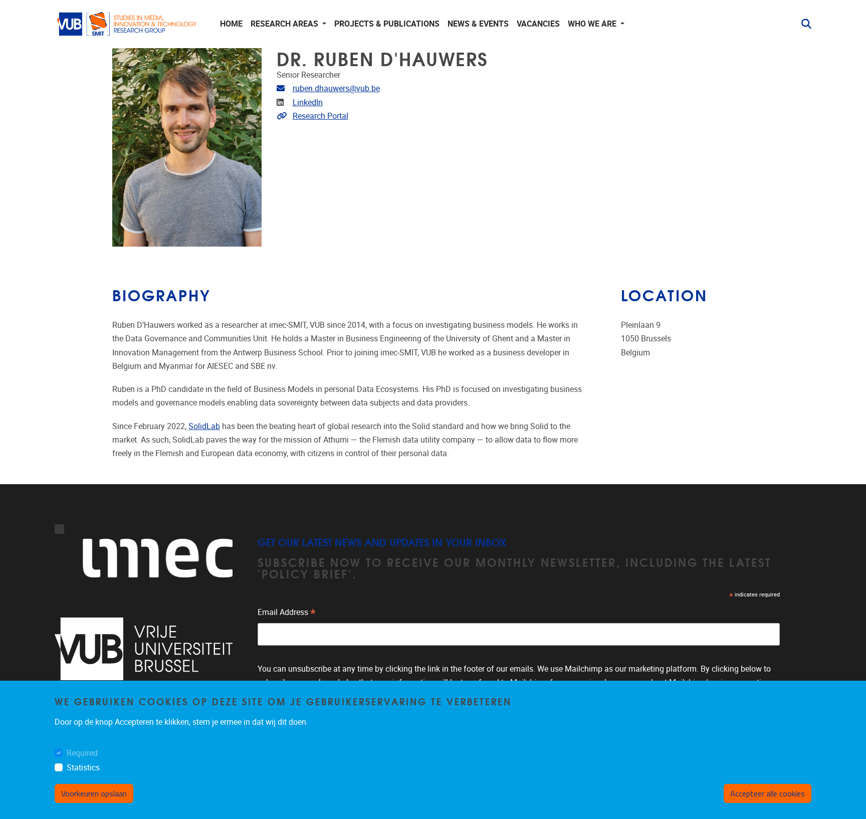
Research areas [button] (285, 24)
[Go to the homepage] (127, 24)
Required (82, 753)
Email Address (287, 613)
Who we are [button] (593, 24)
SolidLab (204, 426)
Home (231, 24)
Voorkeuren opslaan (94, 793)
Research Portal (320, 116)
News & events (478, 24)
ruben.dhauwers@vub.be (336, 88)
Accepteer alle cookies (767, 793)
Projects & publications (387, 24)
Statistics (83, 768)
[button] (802, 24)
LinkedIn (308, 102)
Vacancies (538, 24)
